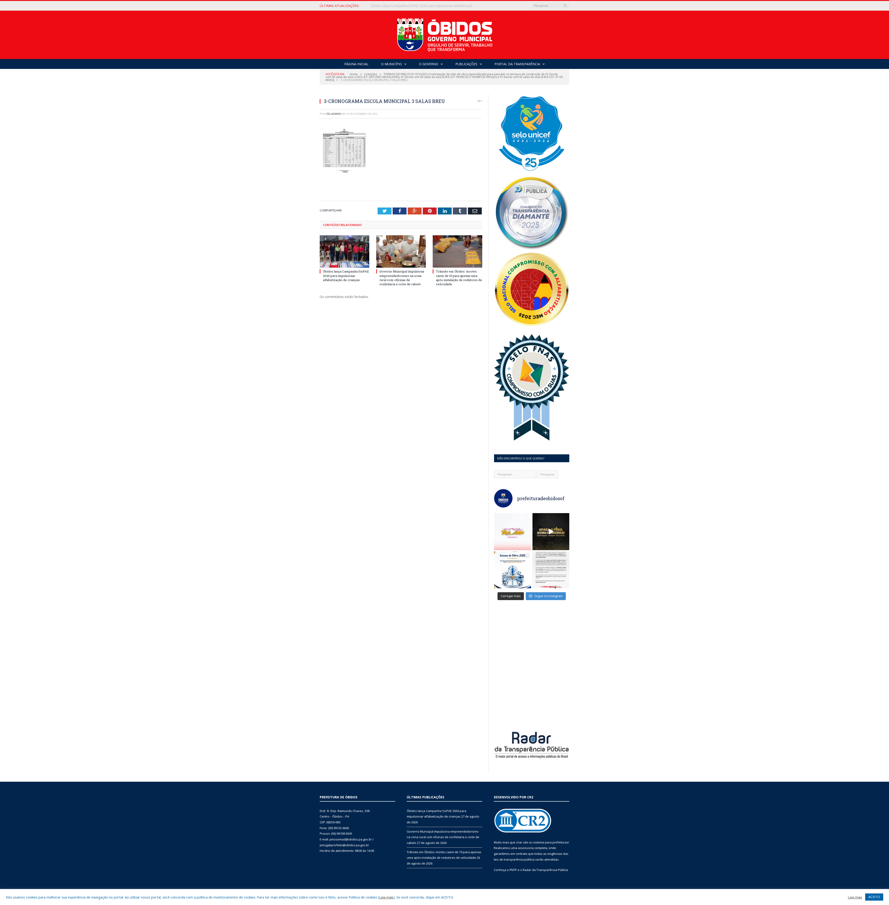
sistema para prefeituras (550, 842)
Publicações (466, 64)
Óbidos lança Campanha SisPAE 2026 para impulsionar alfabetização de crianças (346, 275)
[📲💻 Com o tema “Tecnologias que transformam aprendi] (512, 570)
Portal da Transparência (517, 64)
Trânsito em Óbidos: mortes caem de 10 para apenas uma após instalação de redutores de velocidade (459, 277)
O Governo (428, 64)
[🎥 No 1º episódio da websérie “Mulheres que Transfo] (512, 531)
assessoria (526, 848)
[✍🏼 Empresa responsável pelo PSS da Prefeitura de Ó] (551, 570)
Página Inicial (356, 64)
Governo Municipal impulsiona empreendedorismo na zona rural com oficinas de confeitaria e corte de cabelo (424, 6)
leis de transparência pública (514, 859)
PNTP (513, 870)
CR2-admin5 (333, 113)
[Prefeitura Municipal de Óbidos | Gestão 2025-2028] (445, 34)
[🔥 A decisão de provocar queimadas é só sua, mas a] (551, 531)
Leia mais (386, 897)
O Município (391, 64)
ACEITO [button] (874, 897)
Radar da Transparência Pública (545, 870)
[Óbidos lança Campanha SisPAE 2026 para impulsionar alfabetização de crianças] (344, 251)
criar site (522, 842)
